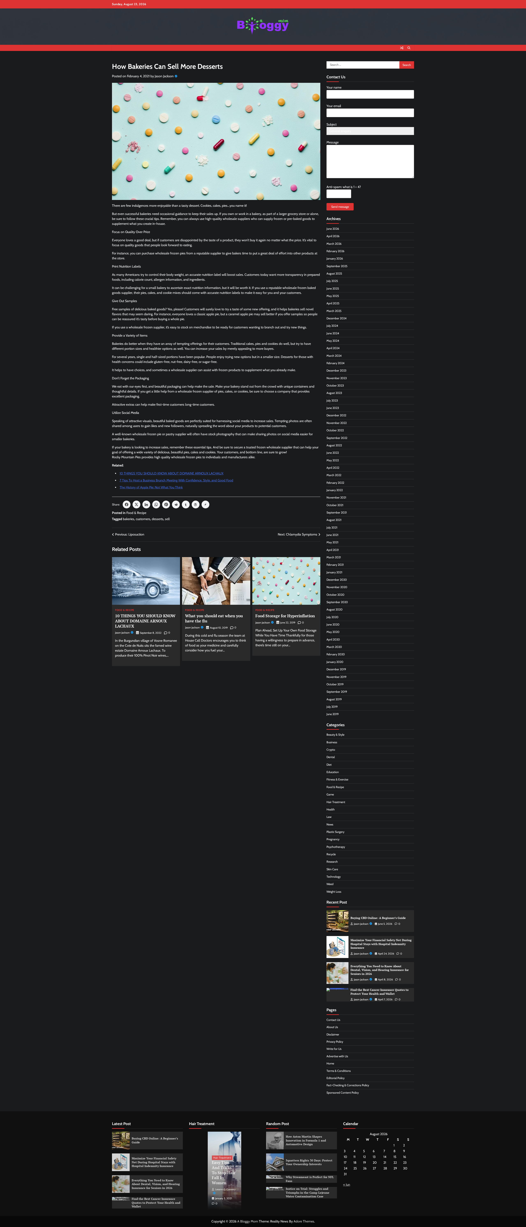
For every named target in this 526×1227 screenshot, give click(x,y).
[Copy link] (205, 504)
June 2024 (332, 333)
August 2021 (333, 520)
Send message (340, 207)
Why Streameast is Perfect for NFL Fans (310, 1179)
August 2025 (334, 273)
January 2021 (334, 572)
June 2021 (332, 535)
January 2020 (334, 662)
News (329, 824)
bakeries (128, 519)
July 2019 (332, 707)
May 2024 (332, 341)
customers (143, 519)
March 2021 (333, 557)
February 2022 (335, 483)
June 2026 (332, 229)
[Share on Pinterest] (166, 504)
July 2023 (332, 400)
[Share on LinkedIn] (146, 504)
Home (330, 1063)
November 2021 (336, 497)
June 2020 (332, 624)
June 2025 (332, 288)
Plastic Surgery (335, 832)
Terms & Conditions (338, 1071)
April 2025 (332, 303)
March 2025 (333, 311)
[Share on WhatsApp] (156, 504)
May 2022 (332, 460)
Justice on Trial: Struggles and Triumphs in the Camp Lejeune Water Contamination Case (307, 1192)
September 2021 (336, 512)
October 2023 (335, 385)
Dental (330, 757)
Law (328, 817)
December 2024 (336, 318)
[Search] (409, 48)
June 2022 (332, 453)
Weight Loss (333, 891)
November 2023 (336, 378)
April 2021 (332, 550)
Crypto (330, 749)
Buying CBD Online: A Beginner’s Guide (378, 918)
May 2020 (332, 632)
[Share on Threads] (196, 504)
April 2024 (332, 348)
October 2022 (335, 430)
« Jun (346, 1185)
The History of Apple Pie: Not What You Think (151, 487)
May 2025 (332, 296)
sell (167, 519)
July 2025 (332, 281)
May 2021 (332, 542)
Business (331, 742)
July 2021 (331, 527)
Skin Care (332, 869)
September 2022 (336, 438)
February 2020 (335, 654)
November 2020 (336, 587)
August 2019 (334, 699)
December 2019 (336, 669)
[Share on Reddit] (176, 504)
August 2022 (334, 445)
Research (332, 861)
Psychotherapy (335, 847)
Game (330, 794)
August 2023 (334, 393)
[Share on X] (136, 504)
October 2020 (335, 595)
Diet (329, 764)
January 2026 (334, 258)
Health (330, 809)
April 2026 (332, 236)
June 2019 (332, 714)
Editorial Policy (335, 1078)
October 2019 (335, 684)
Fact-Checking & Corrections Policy (347, 1085)
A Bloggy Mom (247, 1221)
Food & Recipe (136, 513)
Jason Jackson (164, 76)
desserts (157, 519)
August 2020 (334, 609)
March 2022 (333, 475)
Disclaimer (332, 1034)
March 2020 (334, 647)
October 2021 (334, 505)
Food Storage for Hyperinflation (285, 615)
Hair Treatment (335, 802)
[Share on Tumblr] (186, 504)
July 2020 (332, 617)
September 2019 (336, 692)
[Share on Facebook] (126, 504)
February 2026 (335, 251)
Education (332, 772)
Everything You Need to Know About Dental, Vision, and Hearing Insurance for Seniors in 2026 (380, 970)
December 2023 (336, 370)
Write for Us (333, 1049)
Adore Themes (304, 1221)
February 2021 (335, 565)
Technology (333, 876)
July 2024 (332, 326)
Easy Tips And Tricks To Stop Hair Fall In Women (223, 1172)
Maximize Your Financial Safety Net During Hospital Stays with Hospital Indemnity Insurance (381, 944)
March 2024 (333, 356)
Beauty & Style (335, 734)
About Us (332, 1027)
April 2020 (333, 639)
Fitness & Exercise (337, 779)
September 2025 (336, 266)
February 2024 (335, 363)
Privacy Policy (334, 1041)
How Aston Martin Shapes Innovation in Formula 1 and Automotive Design (306, 1140)
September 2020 (337, 602)
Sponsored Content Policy (342, 1092)
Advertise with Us (337, 1056)
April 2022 (332, 468)
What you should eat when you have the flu (214, 618)
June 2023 (332, 408)
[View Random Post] (402, 48)
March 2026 (333, 244)
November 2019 (336, 677)
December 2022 (336, 415)
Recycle (331, 854)
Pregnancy (332, 839)
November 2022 (336, 423)
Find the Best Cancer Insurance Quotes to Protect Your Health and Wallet (379, 992)
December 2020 (336, 580)
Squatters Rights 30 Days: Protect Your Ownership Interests (309, 1162)
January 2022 (334, 490)
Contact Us (333, 1020)
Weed (329, 884)
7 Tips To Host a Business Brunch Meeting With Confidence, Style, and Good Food (176, 480)
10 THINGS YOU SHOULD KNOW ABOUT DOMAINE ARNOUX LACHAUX (171, 473)
